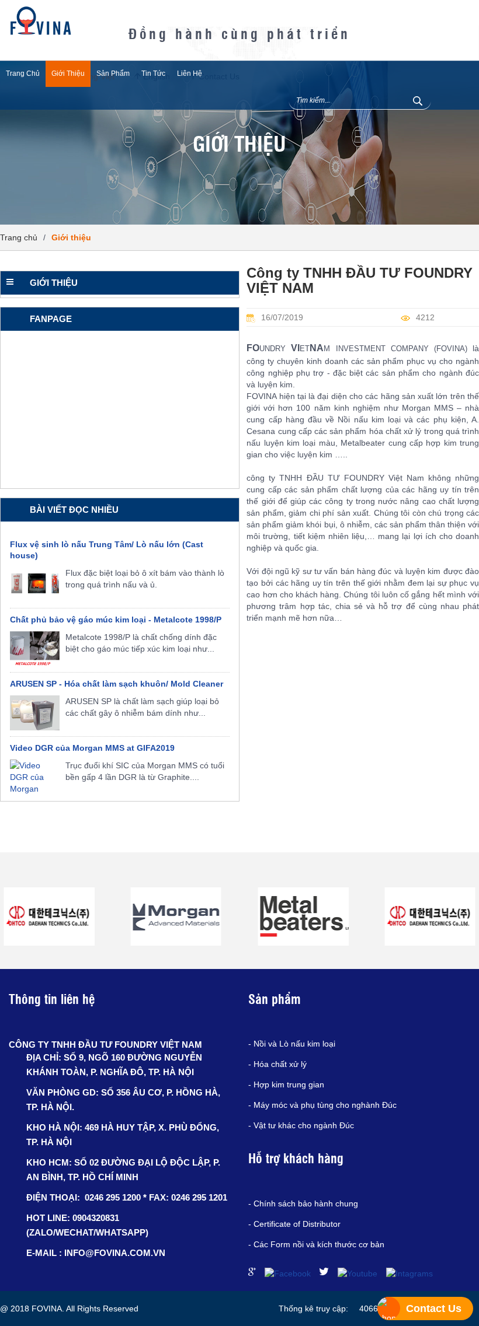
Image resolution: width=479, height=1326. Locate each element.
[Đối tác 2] (49, 916)
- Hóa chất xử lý (277, 1064)
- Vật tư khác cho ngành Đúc (301, 1125)
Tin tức (153, 73)
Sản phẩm (113, 73)
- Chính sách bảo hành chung (303, 1203)
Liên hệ (189, 73)
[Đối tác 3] (176, 916)
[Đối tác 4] (303, 916)
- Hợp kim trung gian (286, 1084)
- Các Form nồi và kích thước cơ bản (316, 1244)
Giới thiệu (68, 73)
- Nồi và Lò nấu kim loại (291, 1043)
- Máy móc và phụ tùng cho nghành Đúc (322, 1105)
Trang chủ (23, 73)
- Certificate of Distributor (294, 1224)
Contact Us (433, 1308)
